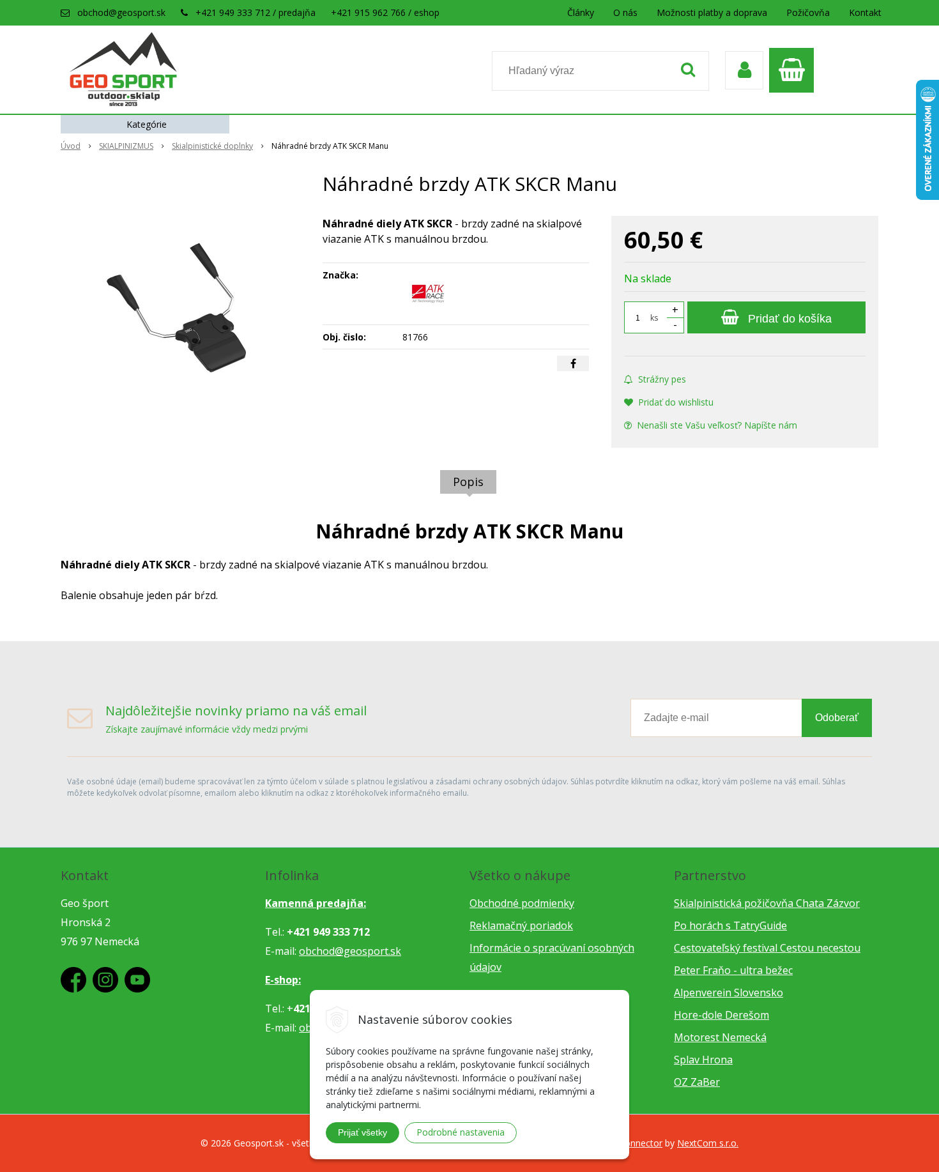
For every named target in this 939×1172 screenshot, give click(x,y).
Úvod (70, 146)
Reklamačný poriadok (521, 925)
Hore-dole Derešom (721, 1015)
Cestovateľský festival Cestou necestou (767, 948)
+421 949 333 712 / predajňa (255, 12)
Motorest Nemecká (720, 1037)
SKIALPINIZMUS (126, 146)
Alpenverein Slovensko (728, 993)
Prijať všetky (362, 1132)
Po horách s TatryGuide (730, 925)
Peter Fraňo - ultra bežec (733, 970)
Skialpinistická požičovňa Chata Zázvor (767, 903)
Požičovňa (808, 12)
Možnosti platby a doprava (712, 12)
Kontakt (865, 12)
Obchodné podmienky (522, 903)
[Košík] (794, 70)
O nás (625, 12)
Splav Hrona (703, 1060)
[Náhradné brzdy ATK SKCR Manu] (183, 311)
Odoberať (837, 717)
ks (654, 317)
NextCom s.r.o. (707, 1143)
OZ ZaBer (697, 1082)
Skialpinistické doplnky (212, 146)
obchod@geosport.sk (121, 12)
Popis (468, 481)
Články (580, 12)
